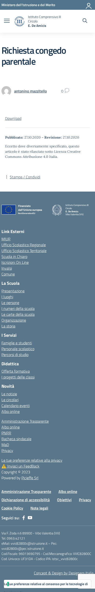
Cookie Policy (12, 508)
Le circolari (10, 400)
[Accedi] (89, 5)
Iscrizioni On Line (15, 262)
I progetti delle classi (18, 377)
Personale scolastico (17, 349)
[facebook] (23, 518)
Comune (8, 274)
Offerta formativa (15, 371)
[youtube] (30, 518)
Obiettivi (64, 500)
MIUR (5, 239)
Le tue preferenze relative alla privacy (31, 460)
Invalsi (6, 268)
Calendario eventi (15, 405)
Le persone (10, 303)
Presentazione (13, 291)
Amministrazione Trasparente (25, 421)
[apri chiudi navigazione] (7, 21)
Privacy (7, 450)
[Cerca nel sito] (85, 21)
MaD (5, 445)
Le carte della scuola (18, 314)
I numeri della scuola (18, 308)
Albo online (10, 411)
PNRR (6, 433)
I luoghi (7, 297)
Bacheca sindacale (16, 439)
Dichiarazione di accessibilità (25, 500)
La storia (8, 326)
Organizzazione (13, 320)
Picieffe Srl (29, 478)
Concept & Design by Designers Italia (64, 573)
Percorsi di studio (14, 354)
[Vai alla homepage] (19, 21)
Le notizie (9, 394)
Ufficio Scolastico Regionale (23, 245)
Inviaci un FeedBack (20, 466)
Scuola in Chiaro (14, 256)
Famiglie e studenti (16, 343)
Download (13, 118)
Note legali (39, 508)
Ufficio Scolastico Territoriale (24, 251)
